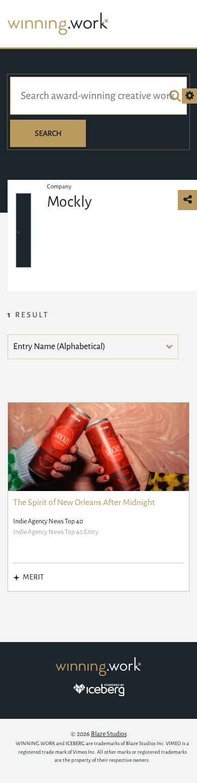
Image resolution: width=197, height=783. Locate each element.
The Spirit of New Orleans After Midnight (84, 502)
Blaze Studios (109, 734)
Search (48, 133)
